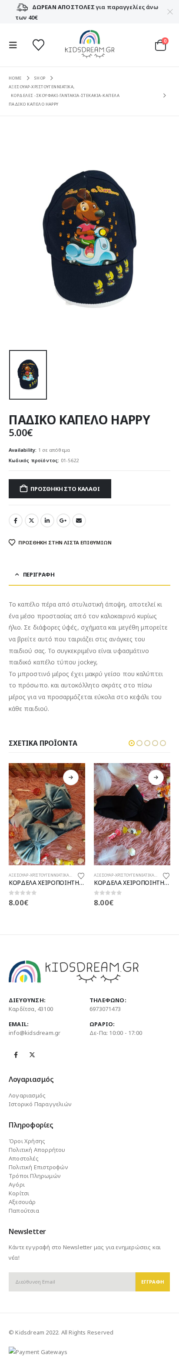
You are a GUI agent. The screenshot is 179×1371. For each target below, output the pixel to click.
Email (79, 520)
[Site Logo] (89, 45)
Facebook (16, 520)
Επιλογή (71, 777)
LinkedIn (47, 520)
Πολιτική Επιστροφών (38, 1167)
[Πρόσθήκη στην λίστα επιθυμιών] (81, 875)
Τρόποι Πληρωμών (35, 1176)
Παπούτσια (24, 1210)
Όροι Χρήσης (27, 1141)
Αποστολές (24, 1158)
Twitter (32, 520)
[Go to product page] (47, 814)
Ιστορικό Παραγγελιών (40, 1104)
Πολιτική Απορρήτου (37, 1150)
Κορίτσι (19, 1193)
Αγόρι (17, 1184)
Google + (63, 520)
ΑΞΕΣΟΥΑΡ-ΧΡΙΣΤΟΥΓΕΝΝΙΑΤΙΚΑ (39, 875)
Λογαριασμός (27, 1095)
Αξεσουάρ (22, 1202)
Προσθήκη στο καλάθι (64, 489)
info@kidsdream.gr (34, 1033)
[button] (16, 45)
